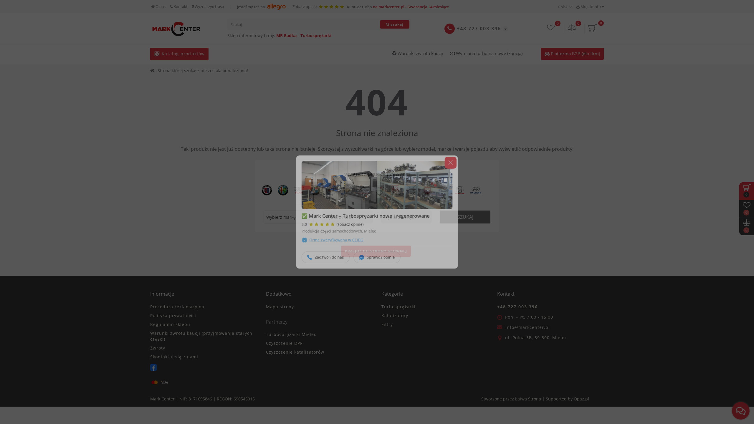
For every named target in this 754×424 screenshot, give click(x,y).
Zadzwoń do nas (325, 261)
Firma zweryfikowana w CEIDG (332, 242)
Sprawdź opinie (381, 261)
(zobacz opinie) (347, 225)
